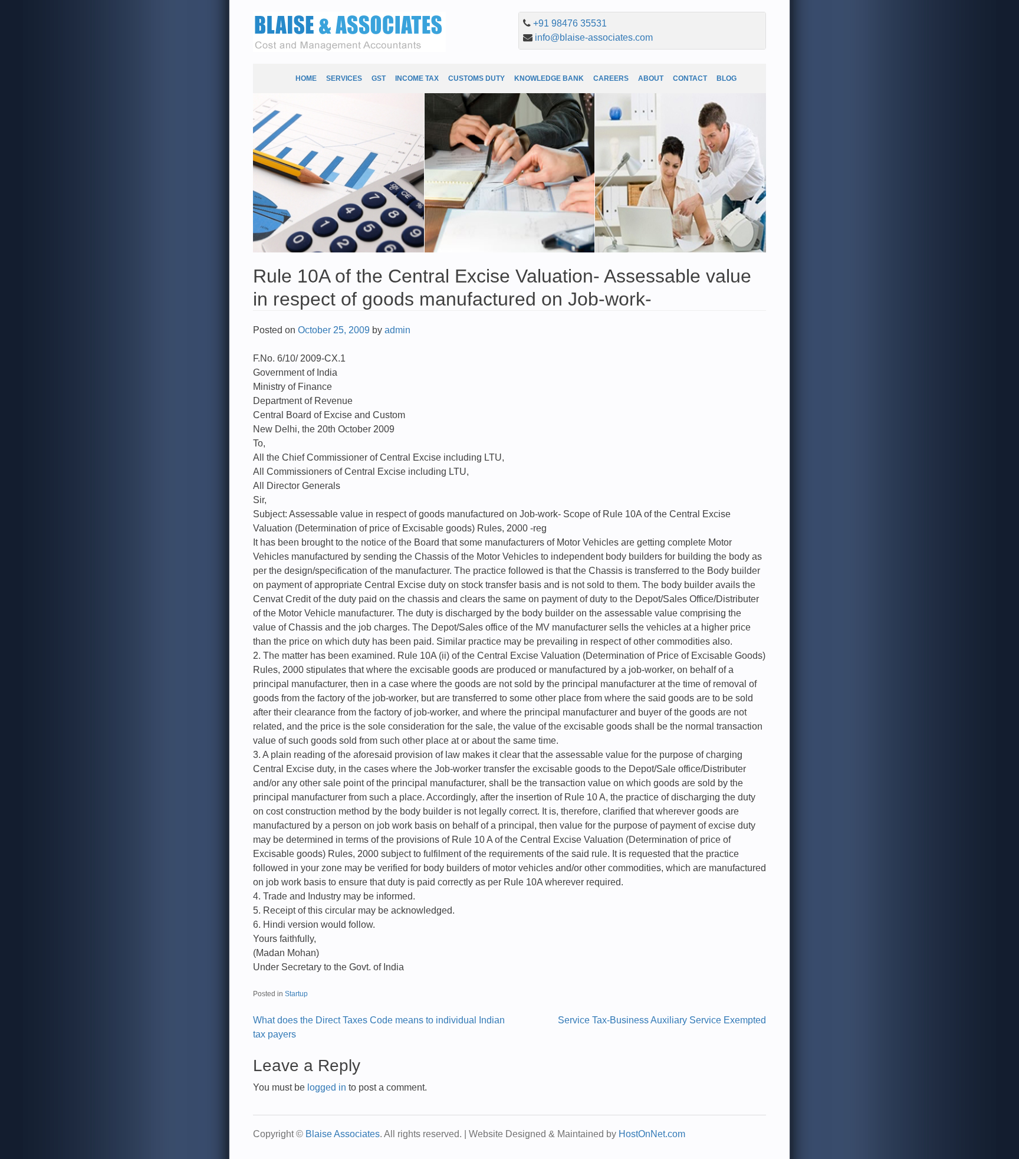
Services (344, 78)
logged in (326, 1087)
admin (397, 330)
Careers (611, 78)
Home (306, 78)
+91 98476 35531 (570, 23)
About (650, 78)
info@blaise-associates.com (594, 37)
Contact (690, 78)
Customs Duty (476, 78)
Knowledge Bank (549, 78)
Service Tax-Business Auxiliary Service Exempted (662, 1020)
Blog (726, 78)
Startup (296, 994)
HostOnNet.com (652, 1134)
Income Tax (417, 78)
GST (379, 78)
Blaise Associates (342, 1134)
